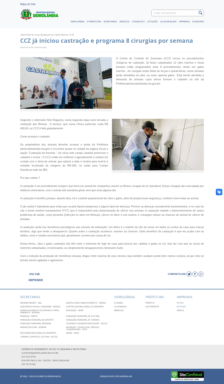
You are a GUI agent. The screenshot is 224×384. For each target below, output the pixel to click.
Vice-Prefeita (152, 307)
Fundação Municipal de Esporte (37, 320)
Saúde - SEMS (72, 333)
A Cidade (118, 303)
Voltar (34, 274)
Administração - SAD (31, 303)
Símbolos (119, 310)
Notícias (181, 307)
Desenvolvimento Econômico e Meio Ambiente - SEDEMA (39, 311)
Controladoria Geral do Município (85, 307)
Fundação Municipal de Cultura (82, 316)
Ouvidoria (198, 21)
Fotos (180, 303)
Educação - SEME (74, 310)
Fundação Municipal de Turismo (83, 320)
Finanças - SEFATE (29, 316)
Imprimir (35, 280)
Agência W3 (126, 376)
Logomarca (120, 307)
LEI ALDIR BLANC (168, 21)
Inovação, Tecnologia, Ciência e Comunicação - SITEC (82, 328)
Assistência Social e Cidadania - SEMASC (40, 307)
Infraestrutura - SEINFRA (33, 327)
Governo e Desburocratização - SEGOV (86, 323)
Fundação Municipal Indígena (35, 323)
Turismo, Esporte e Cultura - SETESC (39, 337)
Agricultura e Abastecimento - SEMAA (86, 303)
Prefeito (150, 303)
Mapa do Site (27, 4)
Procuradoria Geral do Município (38, 333)
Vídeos (180, 310)
